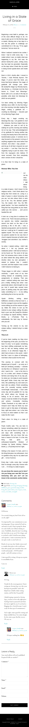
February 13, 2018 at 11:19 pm (17, 575)
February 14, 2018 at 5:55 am (19, 630)
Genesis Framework (22, 722)
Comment (5, 661)
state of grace (18, 490)
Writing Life (13, 483)
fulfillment (4, 487)
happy (18, 487)
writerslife (8, 492)
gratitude (13, 487)
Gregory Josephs (11, 504)
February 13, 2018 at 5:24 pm (14, 506)
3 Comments (23, 25)
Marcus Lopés (14, 2)
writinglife (14, 492)
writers (3, 492)
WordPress (12, 723)
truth (24, 490)
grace (9, 487)
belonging (19, 485)
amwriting (13, 485)
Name (3, 680)
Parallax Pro (13, 722)
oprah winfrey (11, 490)
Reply (3, 568)
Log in (17, 723)
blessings (25, 485)
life (6, 490)
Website (3, 696)
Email (3, 688)
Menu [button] (15, 6)
